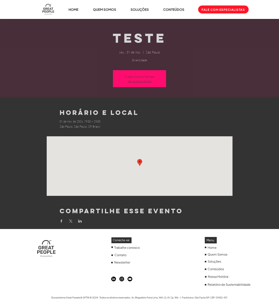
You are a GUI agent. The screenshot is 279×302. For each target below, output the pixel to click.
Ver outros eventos (140, 81)
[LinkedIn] (113, 279)
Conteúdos (216, 269)
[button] (178, 9)
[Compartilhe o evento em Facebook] (61, 221)
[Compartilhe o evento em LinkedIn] (80, 221)
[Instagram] (121, 279)
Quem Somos (217, 254)
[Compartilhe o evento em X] (71, 221)
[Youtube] (130, 279)
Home (212, 247)
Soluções (214, 261)
